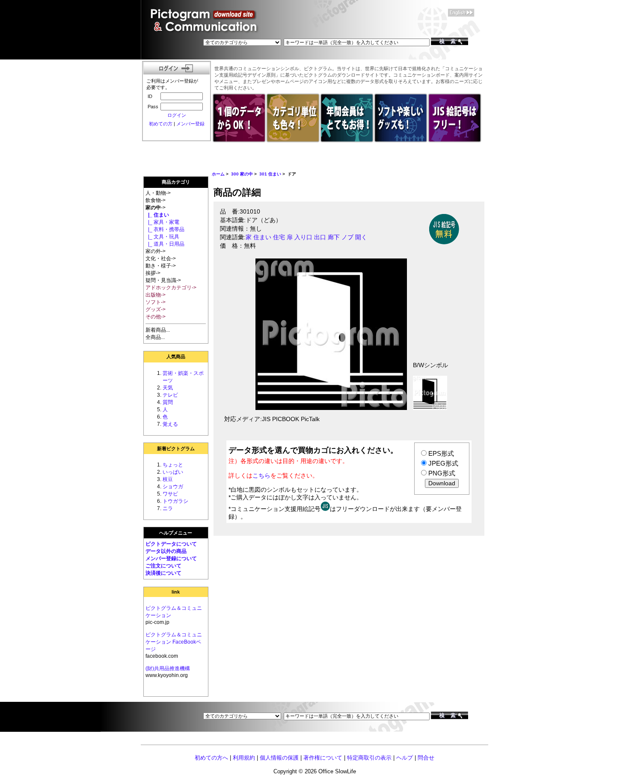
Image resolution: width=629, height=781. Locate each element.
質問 (168, 402)
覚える (170, 424)
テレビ (170, 395)
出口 (320, 237)
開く (361, 237)
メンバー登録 (190, 123)
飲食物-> (155, 200)
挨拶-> (152, 273)
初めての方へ (211, 757)
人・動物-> (158, 193)
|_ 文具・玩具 (162, 237)
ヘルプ (404, 757)
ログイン (176, 115)
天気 (168, 388)
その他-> (155, 317)
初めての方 (160, 123)
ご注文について (163, 566)
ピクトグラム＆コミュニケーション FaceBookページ (173, 642)
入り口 (303, 237)
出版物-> (155, 295)
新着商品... (157, 330)
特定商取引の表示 (369, 757)
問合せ (426, 757)
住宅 (279, 237)
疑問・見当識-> (163, 280)
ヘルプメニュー (175, 532)
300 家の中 (242, 174)
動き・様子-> (160, 266)
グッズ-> (155, 309)
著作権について (322, 757)
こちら (261, 475)
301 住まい (270, 174)
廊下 (334, 237)
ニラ (168, 508)
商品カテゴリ (176, 181)
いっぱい (173, 472)
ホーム (218, 174)
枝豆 (168, 479)
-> (155, 208)
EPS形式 (441, 453)
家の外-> (155, 251)
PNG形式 (441, 473)
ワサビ (170, 494)
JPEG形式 (443, 463)
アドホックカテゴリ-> (170, 288)
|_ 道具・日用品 (164, 244)
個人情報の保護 (279, 757)
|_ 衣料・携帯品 (164, 229)
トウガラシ (175, 501)
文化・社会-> (160, 258)
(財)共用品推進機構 (167, 668)
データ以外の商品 (166, 551)
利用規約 (244, 757)
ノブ (347, 237)
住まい (262, 237)
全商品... (155, 337)
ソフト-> (155, 302)
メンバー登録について (171, 558)
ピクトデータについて (171, 544)
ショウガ (173, 487)
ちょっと (173, 465)
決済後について (163, 573)
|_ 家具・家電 (162, 222)
